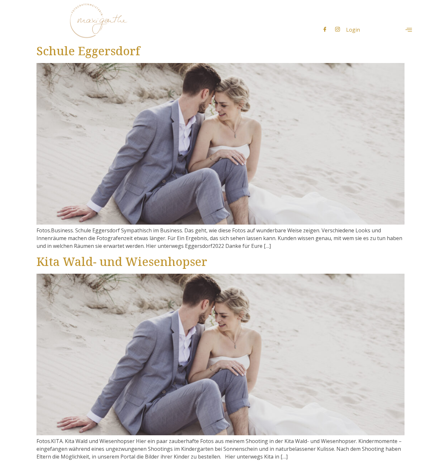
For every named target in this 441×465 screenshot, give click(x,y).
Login (353, 29)
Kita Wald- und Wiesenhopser (121, 261)
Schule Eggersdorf (88, 51)
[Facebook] (325, 29)
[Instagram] (337, 29)
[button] (408, 30)
